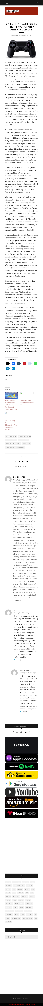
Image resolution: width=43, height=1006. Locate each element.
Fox (32, 889)
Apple (33, 882)
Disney (19, 889)
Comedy (29, 885)
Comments (21, 456)
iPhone (8, 896)
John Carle (22, 467)
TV (36, 914)
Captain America (19, 885)
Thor (22, 914)
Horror (20, 892)
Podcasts (29, 903)
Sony (18, 443)
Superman (9, 914)
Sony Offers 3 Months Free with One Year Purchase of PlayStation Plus (11, 404)
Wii (36, 918)
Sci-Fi (15, 907)
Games (8, 892)
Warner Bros (27, 918)
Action (8, 882)
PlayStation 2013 (11, 440)
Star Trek (19, 911)
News (29, 436)
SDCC (21, 907)
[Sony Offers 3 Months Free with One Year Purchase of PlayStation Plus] (11, 395)
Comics (8, 889)
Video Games (10, 447)
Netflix (20, 900)
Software (29, 907)
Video (8, 918)
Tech (16, 914)
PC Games (9, 903)
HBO (14, 892)
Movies (8, 900)
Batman (8, 885)
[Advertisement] (21, 846)
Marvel (24, 896)
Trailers (30, 914)
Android (25, 882)
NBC (14, 900)
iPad (31, 892)
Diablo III (22, 436)
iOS (27, 892)
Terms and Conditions (16, 1004)
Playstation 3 (23, 440)
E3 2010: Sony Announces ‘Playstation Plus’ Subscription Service (11, 425)
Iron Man (16, 896)
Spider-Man (9, 911)
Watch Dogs (20, 447)
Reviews (8, 907)
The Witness (26, 443)
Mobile (32, 896)
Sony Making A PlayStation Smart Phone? (27, 402)
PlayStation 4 (10, 443)
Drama (26, 889)
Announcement (11, 436)
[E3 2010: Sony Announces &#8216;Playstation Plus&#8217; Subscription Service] (11, 416)
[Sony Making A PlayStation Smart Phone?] (27, 395)
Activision (16, 882)
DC (14, 889)
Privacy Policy (30, 1004)
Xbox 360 (8, 921)
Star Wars (28, 911)
